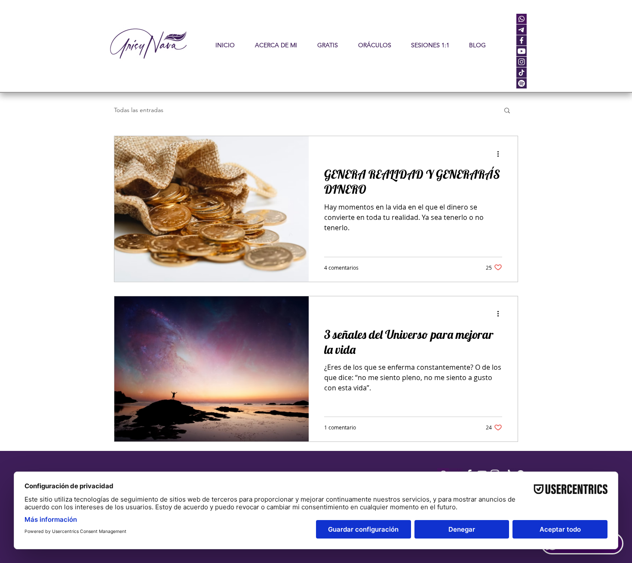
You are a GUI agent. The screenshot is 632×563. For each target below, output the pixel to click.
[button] (374, 45)
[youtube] (521, 51)
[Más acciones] (501, 154)
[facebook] (521, 40)
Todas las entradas (138, 110)
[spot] (521, 83)
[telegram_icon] (521, 29)
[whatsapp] (521, 19)
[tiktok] (521, 72)
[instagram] (521, 62)
